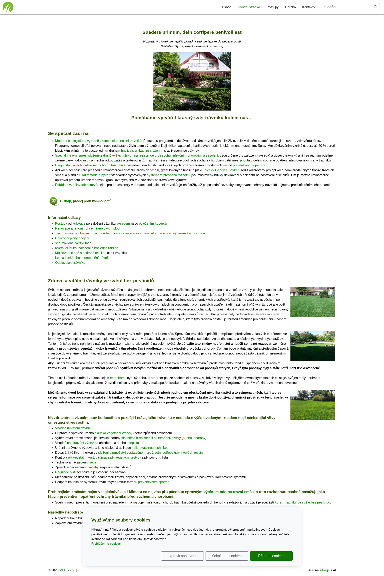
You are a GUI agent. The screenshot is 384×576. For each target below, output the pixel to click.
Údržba (290, 7)
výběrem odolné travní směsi (229, 491)
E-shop (65, 201)
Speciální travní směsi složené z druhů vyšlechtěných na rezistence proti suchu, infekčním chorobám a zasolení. (137, 155)
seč (57, 243)
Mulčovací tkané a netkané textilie (79, 253)
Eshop (226, 7)
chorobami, (118, 378)
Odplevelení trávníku (70, 262)
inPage (325, 570)
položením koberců (153, 223)
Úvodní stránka (249, 7)
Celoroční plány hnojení (72, 238)
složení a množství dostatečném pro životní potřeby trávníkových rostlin (150, 452)
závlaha (68, 243)
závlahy (92, 467)
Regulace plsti (65, 472)
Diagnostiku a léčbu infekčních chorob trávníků (89, 165)
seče (92, 462)
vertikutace (83, 243)
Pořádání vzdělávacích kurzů (76, 185)
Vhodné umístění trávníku (73, 428)
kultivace (78, 223)
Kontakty (308, 7)
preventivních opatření (249, 165)
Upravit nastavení (182, 556)
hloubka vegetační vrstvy (113, 433)
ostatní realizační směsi (131, 233)
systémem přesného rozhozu (168, 175)
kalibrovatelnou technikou (150, 447)
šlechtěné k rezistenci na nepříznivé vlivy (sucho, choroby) (163, 438)
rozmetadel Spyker (95, 175)
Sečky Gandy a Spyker (222, 170)
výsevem (123, 223)
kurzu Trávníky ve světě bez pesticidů (302, 502)
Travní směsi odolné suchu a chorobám (83, 233)
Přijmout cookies (271, 556)
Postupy (273, 7)
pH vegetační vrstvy (82, 457)
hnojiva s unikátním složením (142, 150)
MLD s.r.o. (66, 570)
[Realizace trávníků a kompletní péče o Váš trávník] (8, 7)
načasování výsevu (81, 443)
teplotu (134, 443)
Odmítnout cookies (227, 556)
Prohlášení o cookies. (106, 543)
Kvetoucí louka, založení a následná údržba (86, 248)
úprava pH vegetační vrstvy (119, 457)
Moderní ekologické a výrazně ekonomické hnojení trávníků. (98, 141)
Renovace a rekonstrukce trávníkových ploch (88, 228)
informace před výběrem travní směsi (177, 233)
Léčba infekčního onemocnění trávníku (83, 258)
